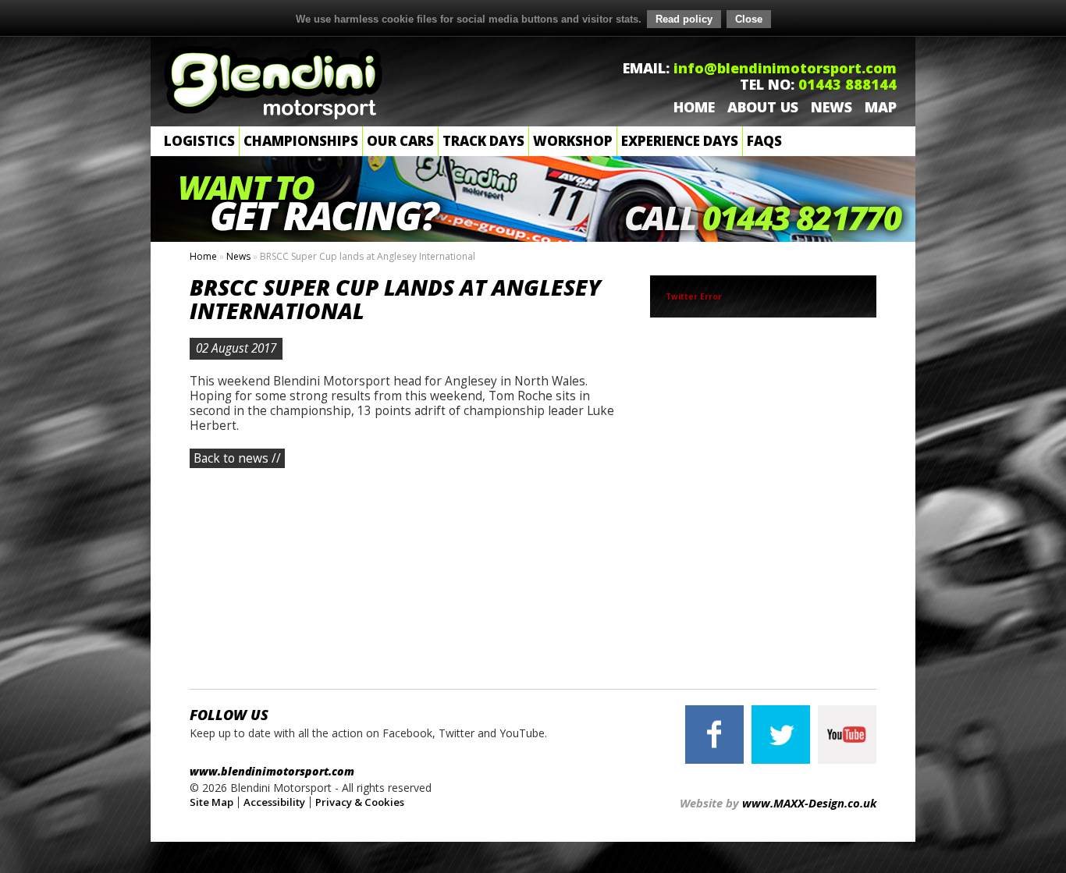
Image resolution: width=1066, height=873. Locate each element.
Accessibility (274, 802)
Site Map (211, 802)
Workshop (573, 141)
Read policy (684, 19)
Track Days (483, 141)
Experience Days (679, 141)
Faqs (764, 141)
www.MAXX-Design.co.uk (809, 803)
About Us (762, 107)
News (831, 107)
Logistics (199, 141)
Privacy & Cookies (359, 802)
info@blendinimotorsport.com (785, 68)
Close (748, 19)
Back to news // (237, 458)
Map (881, 107)
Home (694, 107)
